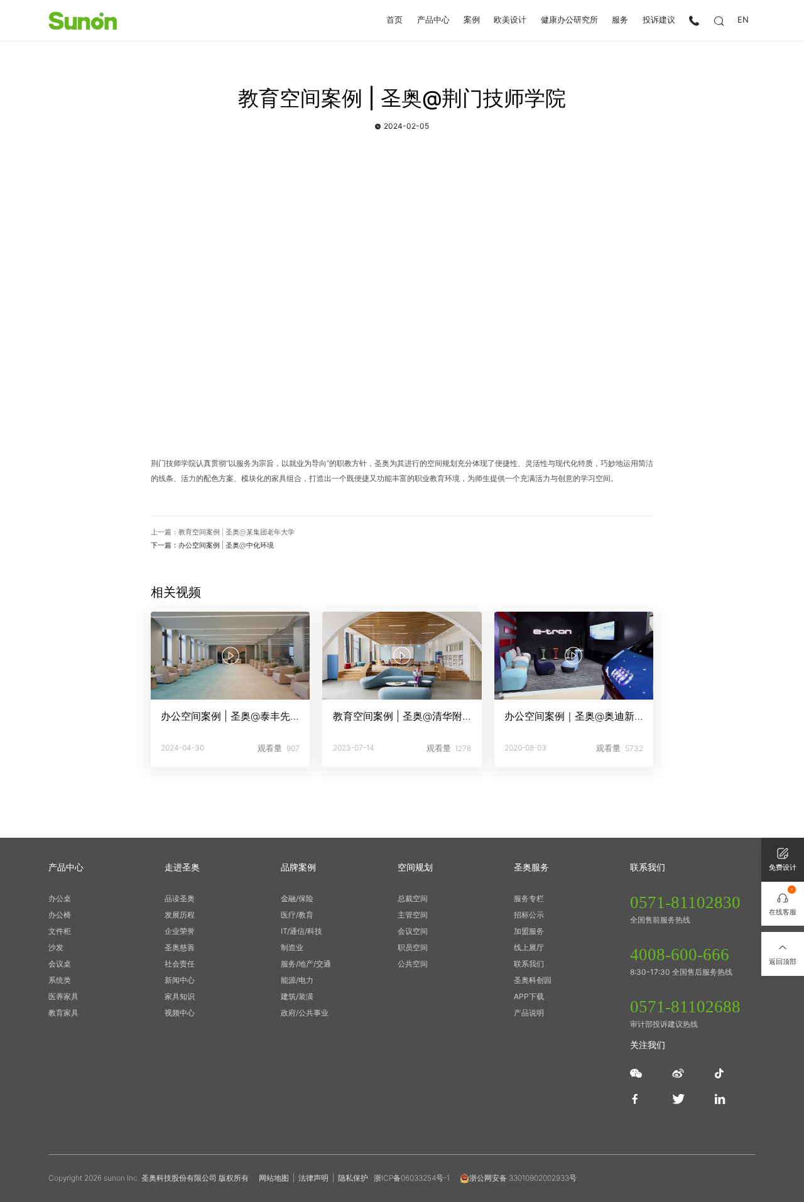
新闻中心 (180, 980)
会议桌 (59, 963)
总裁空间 (413, 898)
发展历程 (180, 914)
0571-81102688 (685, 1006)
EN (743, 20)
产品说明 (529, 1012)
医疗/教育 (297, 914)
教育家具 (63, 1012)
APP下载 (529, 996)
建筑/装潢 (297, 996)
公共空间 (413, 963)
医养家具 (63, 996)
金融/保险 (297, 898)
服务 (620, 20)
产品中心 (433, 20)
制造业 (292, 947)
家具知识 (180, 996)
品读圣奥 (180, 898)
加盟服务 (529, 931)
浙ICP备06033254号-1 (412, 1178)
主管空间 (413, 914)
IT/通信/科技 (301, 931)
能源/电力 (297, 980)
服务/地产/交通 (306, 963)
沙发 (55, 947)
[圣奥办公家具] (82, 20)
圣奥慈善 (180, 947)
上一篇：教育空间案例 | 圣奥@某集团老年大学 (223, 532)
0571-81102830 (685, 902)
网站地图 (274, 1178)
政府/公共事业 (305, 1012)
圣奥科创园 (532, 980)
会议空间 (413, 931)
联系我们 (529, 963)
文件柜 (59, 931)
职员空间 (413, 947)
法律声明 (313, 1178)
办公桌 (59, 898)
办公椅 (59, 914)
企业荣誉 (180, 931)
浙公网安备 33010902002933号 (523, 1178)
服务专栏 (529, 898)
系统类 (59, 980)
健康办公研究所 (569, 20)
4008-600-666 (679, 954)
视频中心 (180, 1012)
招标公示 (529, 914)
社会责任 (180, 963)
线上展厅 (529, 947)
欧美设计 (510, 20)
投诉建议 (659, 20)
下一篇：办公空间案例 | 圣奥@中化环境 (212, 545)
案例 (472, 20)
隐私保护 (353, 1178)
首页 (394, 20)
